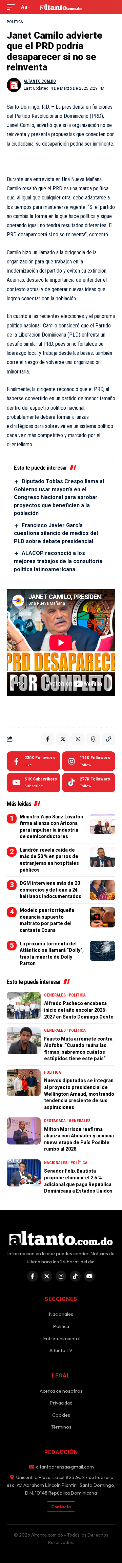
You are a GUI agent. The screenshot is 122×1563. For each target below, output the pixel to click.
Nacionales (55, 1162)
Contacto (61, 1506)
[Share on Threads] (93, 739)
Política (15, 22)
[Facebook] (33, 761)
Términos (61, 1427)
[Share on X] (62, 739)
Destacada (55, 1120)
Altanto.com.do (40, 81)
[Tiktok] (88, 782)
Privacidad (61, 1403)
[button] (12, 7)
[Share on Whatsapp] (78, 739)
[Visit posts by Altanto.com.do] (14, 85)
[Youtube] (33, 782)
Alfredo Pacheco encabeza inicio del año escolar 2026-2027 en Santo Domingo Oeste (79, 1010)
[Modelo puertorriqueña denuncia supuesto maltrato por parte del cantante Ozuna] (102, 917)
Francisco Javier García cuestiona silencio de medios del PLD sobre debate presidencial (56, 533)
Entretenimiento (61, 1338)
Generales (55, 995)
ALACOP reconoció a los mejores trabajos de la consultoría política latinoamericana (58, 561)
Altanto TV (61, 1350)
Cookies (61, 1415)
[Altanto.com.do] (61, 7)
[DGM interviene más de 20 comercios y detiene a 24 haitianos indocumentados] (102, 890)
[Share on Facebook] (47, 739)
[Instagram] (88, 761)
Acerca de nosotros (61, 1391)
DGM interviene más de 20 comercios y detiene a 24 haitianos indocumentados (50, 889)
